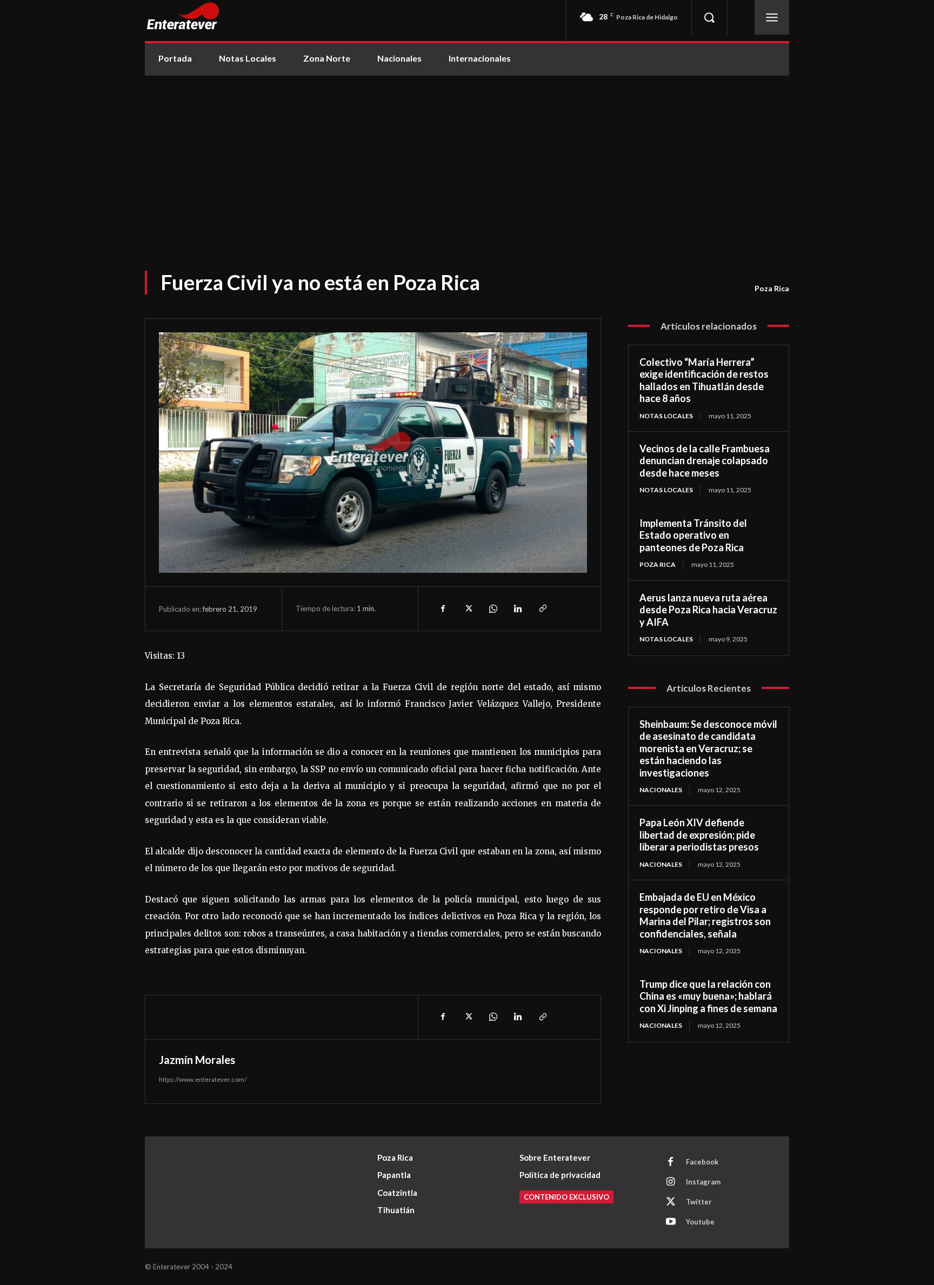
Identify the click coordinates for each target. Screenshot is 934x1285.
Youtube (700, 1221)
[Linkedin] (517, 608)
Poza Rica (772, 288)
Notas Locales (666, 416)
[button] (709, 17)
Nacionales (660, 790)
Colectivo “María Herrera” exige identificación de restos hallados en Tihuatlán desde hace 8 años (704, 380)
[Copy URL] (542, 608)
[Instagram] (671, 1182)
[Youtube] (671, 1222)
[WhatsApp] (492, 608)
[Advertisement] (467, 156)
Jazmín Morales (197, 1059)
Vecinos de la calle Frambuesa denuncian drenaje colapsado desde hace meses (704, 461)
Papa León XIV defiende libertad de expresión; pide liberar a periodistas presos (699, 834)
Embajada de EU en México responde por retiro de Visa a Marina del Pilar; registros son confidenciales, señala (705, 915)
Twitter (699, 1201)
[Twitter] (467, 608)
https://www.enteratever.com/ (202, 1079)
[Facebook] (442, 608)
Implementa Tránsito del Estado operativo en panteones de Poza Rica (693, 535)
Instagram (703, 1181)
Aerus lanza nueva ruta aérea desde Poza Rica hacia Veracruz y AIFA (708, 610)
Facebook (702, 1161)
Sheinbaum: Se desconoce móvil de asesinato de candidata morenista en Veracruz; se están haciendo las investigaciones (708, 748)
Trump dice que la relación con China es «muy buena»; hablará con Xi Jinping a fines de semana (708, 996)
